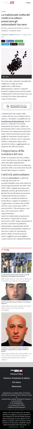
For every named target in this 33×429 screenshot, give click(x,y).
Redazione (16, 386)
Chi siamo (16, 382)
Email (22, 44)
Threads (14, 44)
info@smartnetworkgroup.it (16, 407)
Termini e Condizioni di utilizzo (16, 378)
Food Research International (12, 121)
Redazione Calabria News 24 (11, 34)
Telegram (5, 44)
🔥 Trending (5, 250)
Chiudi (22, 427)
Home (4, 11)
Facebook (10, 41)
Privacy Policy (16, 374)
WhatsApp (19, 41)
